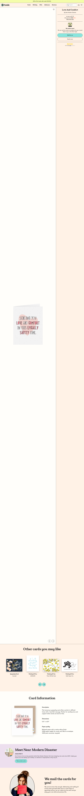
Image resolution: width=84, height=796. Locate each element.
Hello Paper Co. (69, 676)
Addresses (47, 5)
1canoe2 (14, 676)
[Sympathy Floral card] (14, 665)
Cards (29, 5)
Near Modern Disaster (71, 12)
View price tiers (70, 19)
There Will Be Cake (51, 676)
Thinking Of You (33, 674)
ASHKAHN (32, 676)
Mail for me (70, 35)
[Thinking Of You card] (33, 663)
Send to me (70, 39)
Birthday (35, 5)
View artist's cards (21, 761)
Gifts (40, 5)
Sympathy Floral (14, 674)
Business (54, 5)
